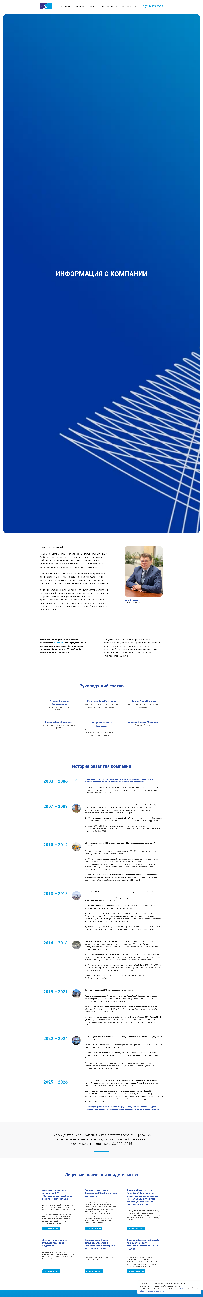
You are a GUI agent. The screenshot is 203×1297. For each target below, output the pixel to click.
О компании (65, 6)
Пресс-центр (107, 6)
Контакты (131, 6)
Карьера (120, 6)
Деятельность (80, 6)
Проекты (94, 6)
